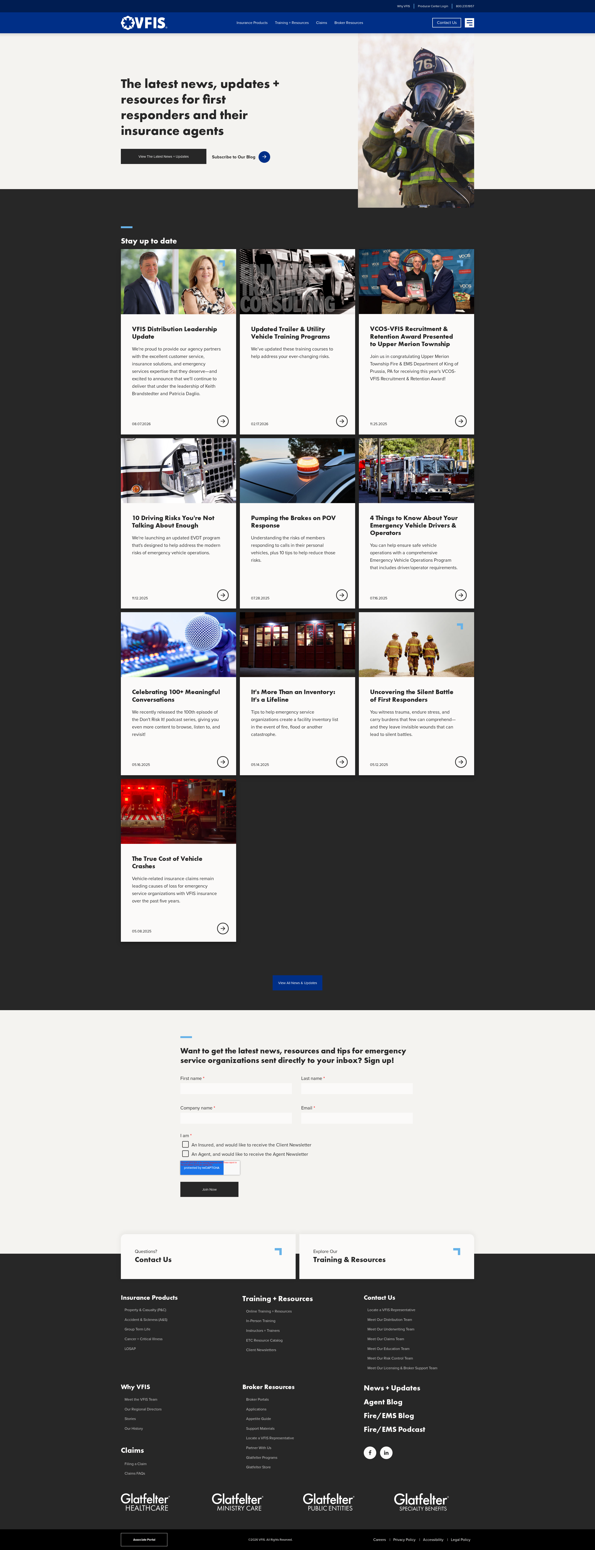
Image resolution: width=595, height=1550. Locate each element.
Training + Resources (292, 22)
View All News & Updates (297, 982)
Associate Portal (144, 1539)
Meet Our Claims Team (385, 1339)
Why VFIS (403, 6)
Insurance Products (252, 22)
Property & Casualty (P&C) (145, 1310)
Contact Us (446, 23)
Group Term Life (137, 1329)
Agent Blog (383, 1402)
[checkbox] (296, 1149)
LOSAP (130, 1348)
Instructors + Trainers (263, 1330)
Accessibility (433, 1539)
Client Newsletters (261, 1350)
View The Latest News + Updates (164, 156)
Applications (256, 1409)
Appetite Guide (258, 1418)
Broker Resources (348, 22)
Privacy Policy (404, 1539)
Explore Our (349, 1256)
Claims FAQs (135, 1473)
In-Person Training (260, 1320)
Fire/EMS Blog (389, 1415)
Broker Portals (257, 1399)
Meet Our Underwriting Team (390, 1329)
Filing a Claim (136, 1463)
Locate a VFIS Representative (270, 1438)
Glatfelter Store (258, 1467)
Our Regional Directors (143, 1409)
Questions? (153, 1256)
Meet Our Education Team (388, 1348)
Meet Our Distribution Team (389, 1319)
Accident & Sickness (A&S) (146, 1319)
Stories (130, 1418)
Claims (321, 22)
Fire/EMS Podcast (394, 1429)
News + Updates (392, 1388)
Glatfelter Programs (261, 1457)
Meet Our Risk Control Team (390, 1358)
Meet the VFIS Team (141, 1399)
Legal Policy (460, 1539)
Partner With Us (258, 1447)
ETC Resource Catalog (264, 1340)
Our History (134, 1428)
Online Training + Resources (269, 1311)
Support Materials (260, 1428)
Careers (379, 1539)
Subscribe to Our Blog (233, 157)
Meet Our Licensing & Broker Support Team (402, 1368)
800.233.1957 (465, 6)
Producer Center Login (433, 6)
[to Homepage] (144, 23)
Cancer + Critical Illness (143, 1339)
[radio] (296, 1145)
